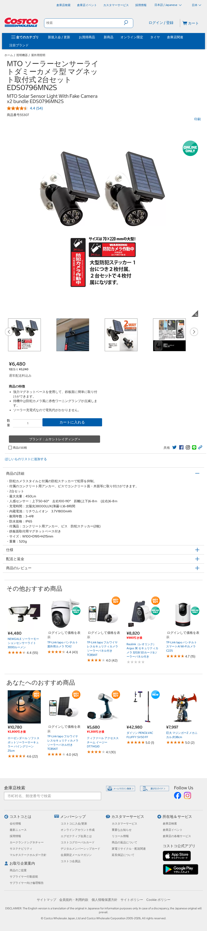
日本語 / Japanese (166, 5)
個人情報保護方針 (104, 900)
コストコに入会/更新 (74, 823)
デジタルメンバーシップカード (80, 848)
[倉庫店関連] (184, 37)
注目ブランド (19, 45)
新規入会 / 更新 (59, 37)
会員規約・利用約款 (73, 900)
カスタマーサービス (127, 816)
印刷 (197, 119)
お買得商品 (87, 37)
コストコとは (20, 816)
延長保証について (123, 855)
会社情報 (15, 823)
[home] (21, 22)
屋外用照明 (38, 55)
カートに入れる (72, 422)
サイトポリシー (131, 900)
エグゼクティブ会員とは (76, 836)
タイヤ (155, 37)
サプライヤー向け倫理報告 (27, 883)
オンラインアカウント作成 (78, 830)
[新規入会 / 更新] (71, 37)
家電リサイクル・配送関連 (129, 848)
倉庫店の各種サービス (177, 836)
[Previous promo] (9, 332)
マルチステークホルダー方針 (28, 855)
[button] (128, 23)
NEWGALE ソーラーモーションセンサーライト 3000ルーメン (23, 643)
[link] (174, 447)
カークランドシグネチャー (27, 842)
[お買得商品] (96, 37)
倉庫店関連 (175, 37)
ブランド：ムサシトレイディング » (54, 439)
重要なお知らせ (122, 830)
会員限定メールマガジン (76, 855)
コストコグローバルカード (78, 842)
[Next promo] (194, 332)
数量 (8, 422)
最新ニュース (18, 830)
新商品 (108, 37)
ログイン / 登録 (161, 22)
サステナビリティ (21, 848)
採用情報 (15, 836)
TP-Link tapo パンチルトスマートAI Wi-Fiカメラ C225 (181, 646)
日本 (194, 5)
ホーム (8, 55)
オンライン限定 (131, 37)
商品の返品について (124, 842)
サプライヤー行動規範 (24, 876)
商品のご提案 (18, 870)
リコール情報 (120, 836)
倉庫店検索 (14, 788)
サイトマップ (46, 900)
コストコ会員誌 (70, 861)
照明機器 (22, 55)
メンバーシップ (73, 816)
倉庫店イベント (173, 830)
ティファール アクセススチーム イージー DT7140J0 (103, 742)
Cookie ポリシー (158, 900)
